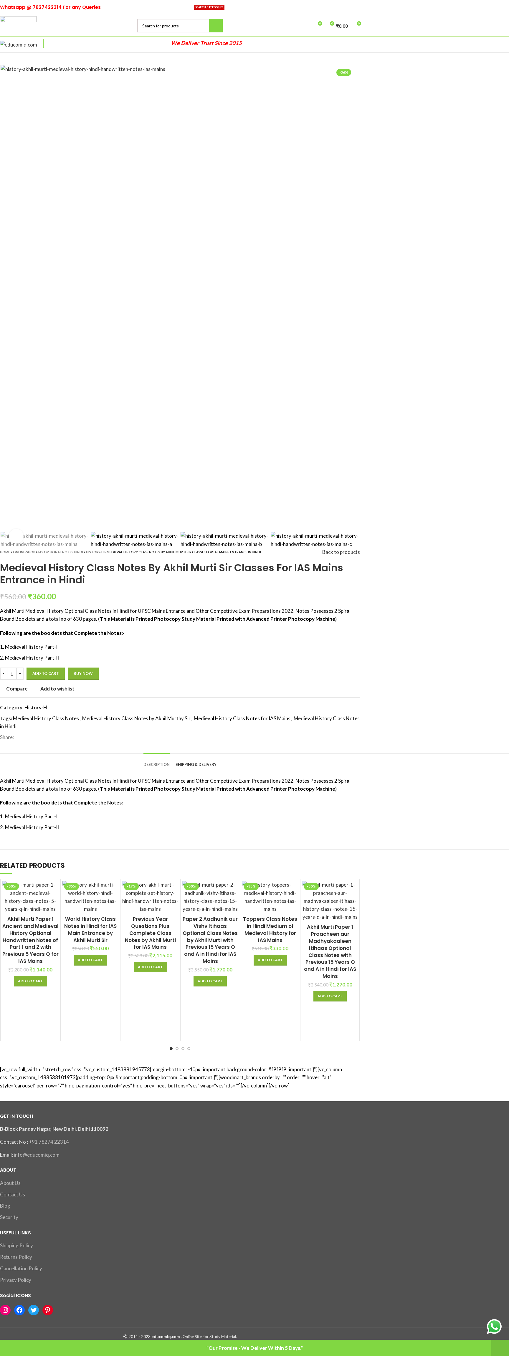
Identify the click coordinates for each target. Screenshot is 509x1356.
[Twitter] (33, 1310)
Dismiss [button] (500, 1348)
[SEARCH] (216, 25)
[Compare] (54, 890)
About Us (10, 1183)
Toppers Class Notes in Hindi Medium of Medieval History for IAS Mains (270, 929)
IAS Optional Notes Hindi (60, 552)
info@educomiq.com (37, 1155)
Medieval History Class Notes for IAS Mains (242, 718)
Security (9, 1217)
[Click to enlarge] (16, 536)
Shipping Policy (16, 1245)
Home (5, 552)
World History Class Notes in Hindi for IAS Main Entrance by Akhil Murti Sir (90, 929)
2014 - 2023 (139, 1336)
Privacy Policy (15, 1280)
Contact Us (12, 1194)
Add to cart (45, 673)
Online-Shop (24, 552)
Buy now (83, 673)
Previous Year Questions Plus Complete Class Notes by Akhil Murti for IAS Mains (150, 933)
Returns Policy (16, 1257)
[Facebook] (19, 1310)
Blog (5, 1206)
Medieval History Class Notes (46, 718)
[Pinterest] (47, 1310)
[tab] (156, 760)
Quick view (54, 903)
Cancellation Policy (21, 1268)
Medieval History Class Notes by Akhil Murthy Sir (136, 718)
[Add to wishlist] (354, 916)
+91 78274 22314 (49, 1142)
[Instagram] (5, 1310)
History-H (95, 552)
